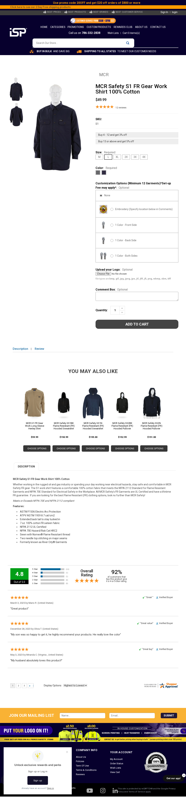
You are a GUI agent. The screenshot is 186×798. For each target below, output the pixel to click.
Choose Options (36, 448)
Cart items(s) (131, 33)
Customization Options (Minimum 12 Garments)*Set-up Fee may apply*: (133, 185)
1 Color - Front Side (126, 224)
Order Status (116, 763)
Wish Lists (113, 33)
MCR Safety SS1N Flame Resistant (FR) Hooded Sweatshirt (93, 426)
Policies (80, 761)
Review (39, 349)
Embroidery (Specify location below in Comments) (144, 209)
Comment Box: (112, 289)
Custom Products (99, 27)
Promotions (76, 27)
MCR (104, 74)
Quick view (34, 404)
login (174, 12)
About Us (141, 27)
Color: (106, 168)
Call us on (84, 33)
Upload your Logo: (114, 269)
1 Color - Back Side (125, 240)
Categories (57, 27)
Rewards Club (123, 27)
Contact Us (158, 27)
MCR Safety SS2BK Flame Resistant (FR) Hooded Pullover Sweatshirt (122, 426)
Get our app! (174, 778)
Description (20, 349)
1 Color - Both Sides (126, 255)
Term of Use (82, 765)
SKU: (99, 119)
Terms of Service (136, 792)
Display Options (52, 685)
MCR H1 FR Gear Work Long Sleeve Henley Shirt (34, 426)
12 (121, 107)
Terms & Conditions (86, 770)
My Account (116, 759)
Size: (105, 152)
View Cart (115, 772)
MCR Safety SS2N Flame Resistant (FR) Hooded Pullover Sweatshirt (151, 426)
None (107, 195)
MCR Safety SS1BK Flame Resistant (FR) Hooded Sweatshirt (64, 426)
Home (44, 27)
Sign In (164, 12)
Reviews (80, 774)
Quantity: (102, 310)
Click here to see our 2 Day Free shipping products (96, 7)
